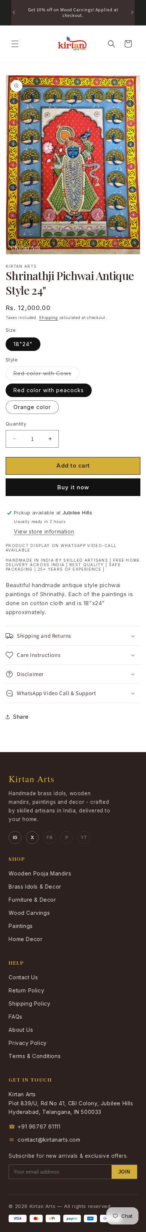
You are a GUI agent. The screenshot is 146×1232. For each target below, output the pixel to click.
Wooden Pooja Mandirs (40, 873)
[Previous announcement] (14, 12)
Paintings (21, 926)
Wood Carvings (29, 913)
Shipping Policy (29, 1003)
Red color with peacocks (48, 390)
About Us (21, 1030)
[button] (15, 44)
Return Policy (26, 990)
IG (15, 837)
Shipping (48, 317)
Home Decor (25, 939)
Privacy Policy (27, 1043)
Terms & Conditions (35, 1056)
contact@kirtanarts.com (44, 1139)
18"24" (23, 344)
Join (124, 1172)
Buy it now (73, 487)
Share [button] (21, 716)
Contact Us (23, 977)
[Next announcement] (132, 12)
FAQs (15, 1016)
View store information (44, 531)
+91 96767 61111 (34, 1126)
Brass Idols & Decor (35, 886)
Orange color (32, 407)
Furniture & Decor (32, 899)
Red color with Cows (46, 375)
